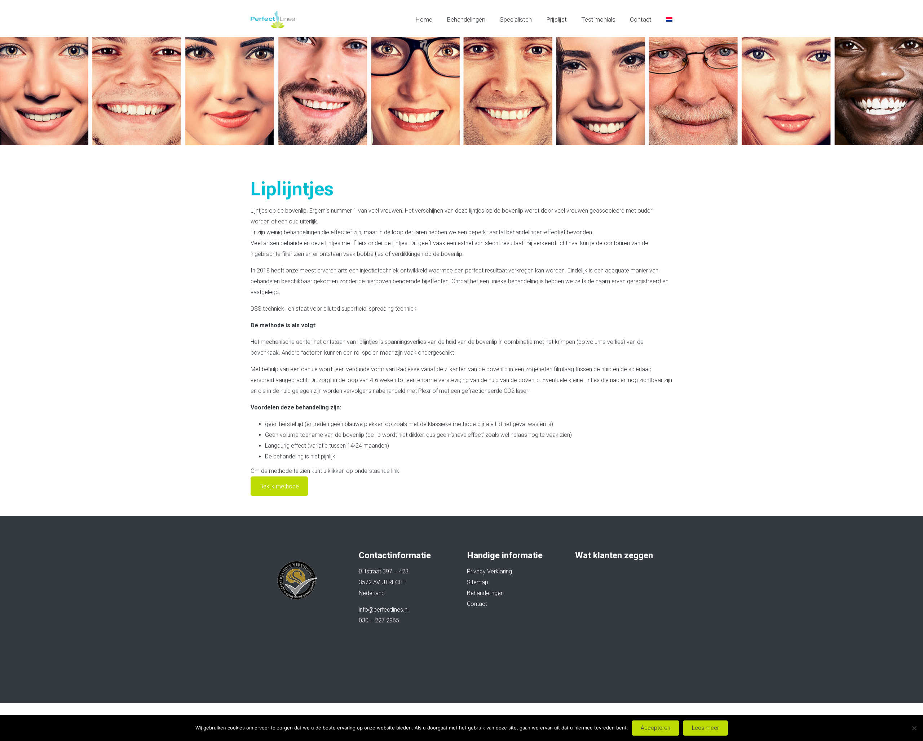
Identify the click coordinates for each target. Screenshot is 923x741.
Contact (641, 19)
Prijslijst (556, 19)
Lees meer (705, 727)
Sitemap (477, 582)
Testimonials (598, 19)
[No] (914, 728)
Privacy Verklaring (489, 571)
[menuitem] (669, 19)
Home (423, 19)
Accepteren (655, 727)
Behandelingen (466, 19)
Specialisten (516, 19)
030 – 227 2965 (379, 620)
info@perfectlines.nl (383, 609)
